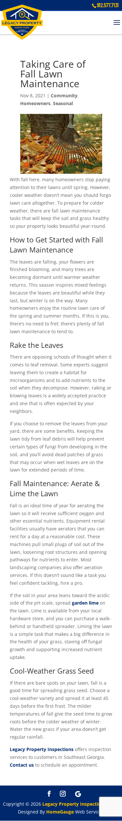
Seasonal (63, 103)
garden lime (85, 603)
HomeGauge (60, 812)
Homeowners (35, 103)
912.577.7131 (108, 4)
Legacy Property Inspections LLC (78, 804)
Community (64, 95)
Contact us (22, 765)
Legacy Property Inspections (42, 749)
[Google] (78, 794)
